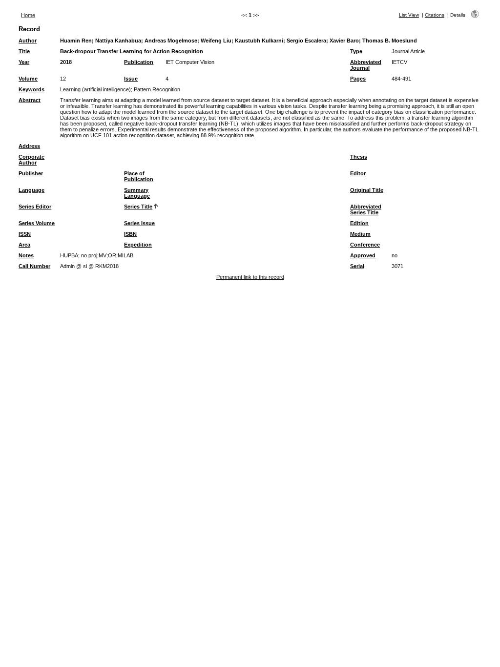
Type (356, 51)
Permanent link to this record (250, 277)
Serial (357, 266)
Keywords (31, 89)
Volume (28, 79)
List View (409, 15)
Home (28, 15)
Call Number (34, 266)
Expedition (138, 245)
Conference (365, 245)
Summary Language (137, 193)
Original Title (366, 190)
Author (28, 40)
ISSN (25, 234)
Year (24, 62)
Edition (359, 223)
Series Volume (37, 223)
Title (24, 51)
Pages (358, 79)
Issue (131, 79)
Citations (434, 15)
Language (31, 190)
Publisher (31, 173)
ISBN (130, 234)
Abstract (30, 100)
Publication (138, 62)
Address (29, 146)
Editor (358, 173)
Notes (26, 255)
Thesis (358, 157)
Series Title (138, 206)
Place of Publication (138, 176)
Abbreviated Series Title (365, 209)
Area (24, 245)
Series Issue (139, 223)
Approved (362, 255)
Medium (360, 234)
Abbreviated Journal (365, 65)
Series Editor (35, 206)
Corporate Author (31, 160)
